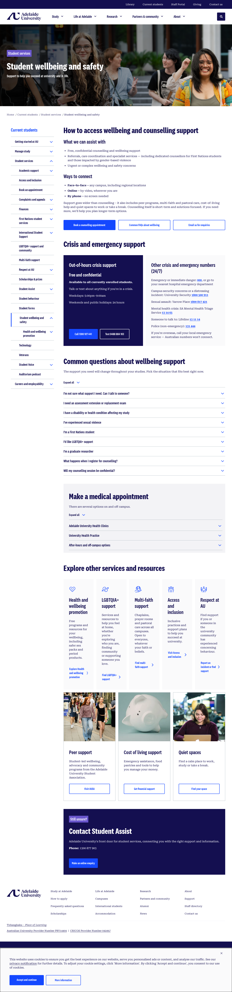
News (143, 913)
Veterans (24, 355)
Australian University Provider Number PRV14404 (37, 930)
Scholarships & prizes (30, 279)
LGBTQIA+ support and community (31, 248)
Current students (153, 4)
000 (199, 280)
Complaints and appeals (32, 199)
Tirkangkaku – (27, 925)
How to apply (59, 898)
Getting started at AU (26, 141)
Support (190, 898)
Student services (24, 161)
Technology (25, 345)
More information (63, 980)
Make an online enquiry (83, 863)
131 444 (190, 326)
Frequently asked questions (67, 906)
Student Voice (26, 364)
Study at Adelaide (61, 891)
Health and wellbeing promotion (34, 333)
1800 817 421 (199, 301)
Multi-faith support (29, 260)
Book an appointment (31, 190)
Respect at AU (26, 269)
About (188, 891)
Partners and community (155, 898)
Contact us (215, 4)
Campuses (101, 898)
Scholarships (58, 913)
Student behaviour (29, 298)
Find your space (199, 789)
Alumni (144, 906)
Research (145, 891)
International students (108, 906)
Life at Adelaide (104, 891)
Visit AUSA (89, 789)
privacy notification (23, 963)
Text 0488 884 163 (114, 334)
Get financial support (144, 789)
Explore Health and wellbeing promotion (76, 673)
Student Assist (27, 289)
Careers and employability (29, 384)
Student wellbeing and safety (32, 320)
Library (130, 4)
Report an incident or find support (208, 667)
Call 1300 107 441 (83, 334)
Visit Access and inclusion (174, 655)
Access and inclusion (30, 180)
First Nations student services (30, 221)
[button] (221, 953)
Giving (197, 4)
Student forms (27, 308)
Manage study (22, 151)
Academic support (29, 170)
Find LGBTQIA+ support (109, 677)
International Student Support (31, 234)
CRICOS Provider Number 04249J (90, 930)
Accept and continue (27, 980)
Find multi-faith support (141, 665)
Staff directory (193, 906)
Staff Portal (178, 4)
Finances (24, 209)
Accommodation (105, 913)
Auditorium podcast (30, 374)
